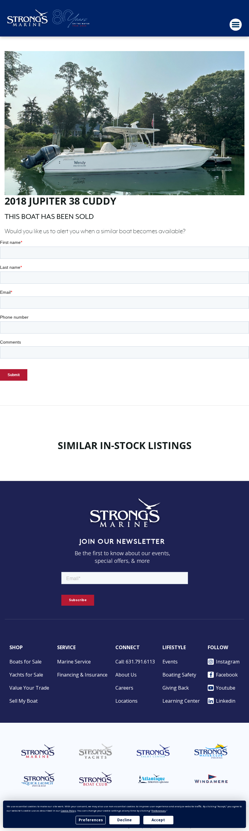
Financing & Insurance (82, 674)
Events (170, 661)
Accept (158, 819)
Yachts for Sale (26, 674)
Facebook (227, 674)
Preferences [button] (159, 810)
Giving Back (175, 687)
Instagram (228, 661)
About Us (126, 674)
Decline (124, 819)
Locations (126, 701)
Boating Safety (179, 674)
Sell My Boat (23, 701)
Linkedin (225, 701)
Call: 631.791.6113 (135, 661)
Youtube (225, 687)
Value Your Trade (29, 687)
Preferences (91, 819)
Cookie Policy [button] (68, 810)
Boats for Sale (25, 661)
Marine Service (74, 661)
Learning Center (181, 701)
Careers (124, 687)
